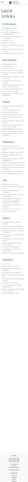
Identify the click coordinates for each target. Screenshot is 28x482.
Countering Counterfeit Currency (13, 228)
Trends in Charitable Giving (11, 110)
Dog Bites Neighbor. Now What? (13, 152)
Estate (14, 479)
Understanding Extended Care (12, 173)
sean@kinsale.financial (14, 470)
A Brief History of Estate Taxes (12, 131)
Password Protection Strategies (13, 226)
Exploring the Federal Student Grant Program (12, 243)
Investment (14, 477)
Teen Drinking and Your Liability (13, 163)
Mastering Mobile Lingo (10, 293)
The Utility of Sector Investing (12, 89)
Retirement (14, 476)
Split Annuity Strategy (10, 28)
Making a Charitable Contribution (13, 253)
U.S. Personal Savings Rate (11, 247)
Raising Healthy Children (10, 266)
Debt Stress (6, 264)
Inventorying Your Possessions (12, 171)
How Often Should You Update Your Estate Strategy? (12, 126)
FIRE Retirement (8, 41)
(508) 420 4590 (16, 460)
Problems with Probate (10, 112)
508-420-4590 (15, 458)
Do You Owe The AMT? (10, 211)
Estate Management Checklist (12, 129)
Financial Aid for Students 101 (12, 272)
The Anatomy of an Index (11, 91)
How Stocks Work (8, 68)
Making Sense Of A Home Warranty (14, 165)
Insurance (14, 481)
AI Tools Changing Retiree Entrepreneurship (11, 33)
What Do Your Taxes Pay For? (12, 209)
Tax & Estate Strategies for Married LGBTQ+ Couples (11, 202)
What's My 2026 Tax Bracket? (12, 199)
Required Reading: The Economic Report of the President (13, 86)
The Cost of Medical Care (11, 146)
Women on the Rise (9, 43)
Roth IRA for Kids (8, 30)
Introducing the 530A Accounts (12, 53)
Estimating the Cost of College (12, 70)
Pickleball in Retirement (10, 283)
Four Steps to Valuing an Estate (13, 114)
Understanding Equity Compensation (10, 65)
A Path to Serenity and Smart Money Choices (12, 286)
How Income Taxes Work (10, 184)
